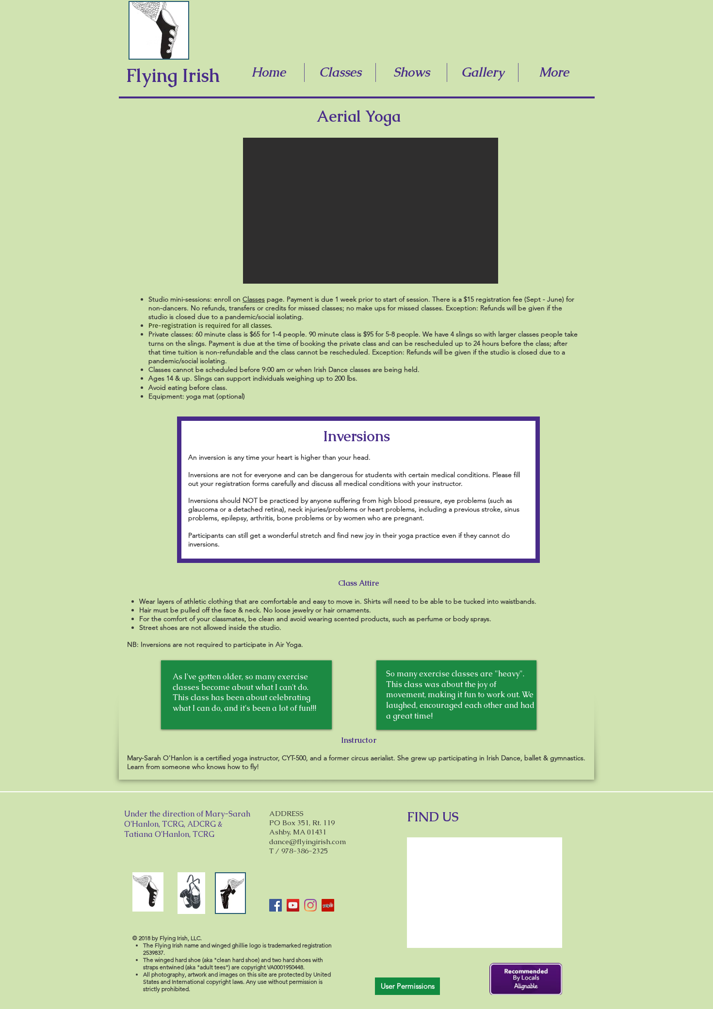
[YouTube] (293, 905)
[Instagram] (310, 905)
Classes (254, 299)
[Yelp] (328, 905)
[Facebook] (275, 905)
